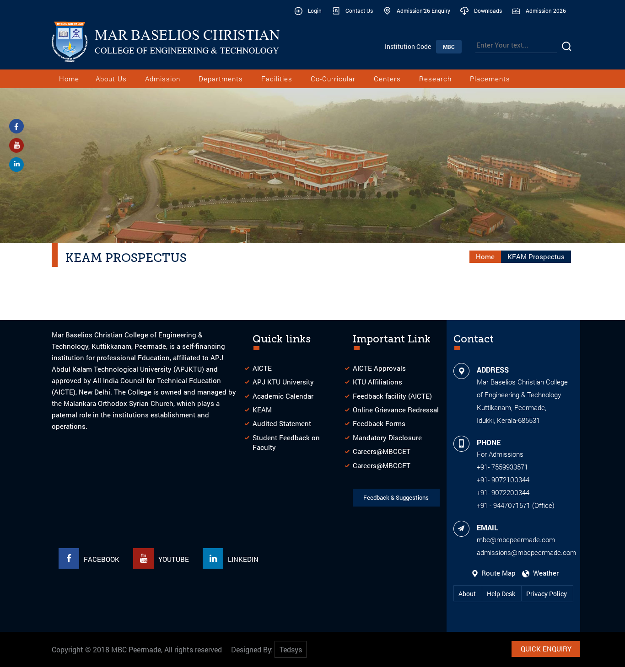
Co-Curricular (333, 78)
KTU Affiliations (377, 381)
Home (69, 78)
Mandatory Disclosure (387, 437)
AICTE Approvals (379, 368)
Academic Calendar (283, 395)
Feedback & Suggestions (396, 497)
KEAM (262, 409)
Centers (387, 78)
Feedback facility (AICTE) (392, 395)
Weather (544, 572)
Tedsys (291, 649)
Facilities (276, 78)
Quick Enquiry (546, 648)
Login (315, 10)
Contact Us (359, 10)
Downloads (488, 10)
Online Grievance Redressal (396, 409)
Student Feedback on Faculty (286, 442)
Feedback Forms (379, 423)
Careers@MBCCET (381, 451)
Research (435, 78)
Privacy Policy (546, 593)
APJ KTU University (283, 381)
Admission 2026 (546, 10)
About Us (111, 78)
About (467, 593)
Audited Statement (282, 423)
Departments (221, 78)
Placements (490, 78)
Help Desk (502, 593)
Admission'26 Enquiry (423, 10)
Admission (162, 78)
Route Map (497, 572)
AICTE (262, 368)
